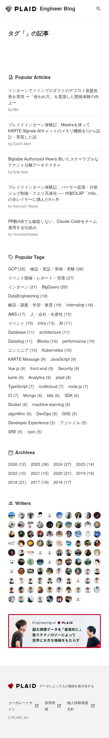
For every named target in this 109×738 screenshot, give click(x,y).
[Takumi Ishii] (30, 543)
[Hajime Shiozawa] (49, 534)
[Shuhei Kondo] (21, 552)
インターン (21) (22, 287)
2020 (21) (62, 473)
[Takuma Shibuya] (87, 552)
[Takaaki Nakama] (68, 580)
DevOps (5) (47, 413)
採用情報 (50, 705)
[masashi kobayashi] (68, 534)
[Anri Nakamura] (59, 515)
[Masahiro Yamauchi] (40, 589)
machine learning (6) (51, 404)
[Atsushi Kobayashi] (40, 599)
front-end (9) (41, 368)
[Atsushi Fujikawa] (11, 599)
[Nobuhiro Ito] (11, 580)
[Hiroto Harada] (87, 571)
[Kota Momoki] (59, 543)
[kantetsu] (97, 580)
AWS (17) (17, 314)
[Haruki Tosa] (68, 552)
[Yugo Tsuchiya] (11, 534)
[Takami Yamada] (97, 552)
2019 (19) (85, 473)
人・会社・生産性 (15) (51, 314)
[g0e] (30, 571)
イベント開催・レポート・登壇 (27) (41, 278)
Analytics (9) (39, 377)
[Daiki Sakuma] (78, 552)
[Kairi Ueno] (87, 524)
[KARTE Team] (40, 553)
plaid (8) (63, 377)
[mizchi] (87, 561)
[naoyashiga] (21, 543)
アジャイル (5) (73, 422)
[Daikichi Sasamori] (30, 599)
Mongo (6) (32, 395)
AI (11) (65, 323)
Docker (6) (18, 404)
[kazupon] (40, 571)
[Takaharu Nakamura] (21, 524)
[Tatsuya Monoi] (21, 589)
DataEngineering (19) (28, 296)
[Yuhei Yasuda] (11, 543)
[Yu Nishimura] (40, 561)
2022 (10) (17, 473)
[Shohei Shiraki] (78, 543)
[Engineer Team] (49, 516)
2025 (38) (40, 464)
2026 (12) (17, 464)
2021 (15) (40, 473)
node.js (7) (78, 386)
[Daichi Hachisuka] (30, 524)
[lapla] (78, 534)
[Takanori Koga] (21, 561)
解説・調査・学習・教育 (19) (35, 305)
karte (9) (16, 377)
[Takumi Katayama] (30, 561)
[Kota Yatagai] (11, 552)
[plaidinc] (78, 600)
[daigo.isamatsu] (49, 571)
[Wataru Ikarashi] (78, 589)
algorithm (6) (20, 413)
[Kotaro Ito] (97, 534)
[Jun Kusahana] (59, 571)
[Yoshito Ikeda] (30, 534)
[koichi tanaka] (11, 572)
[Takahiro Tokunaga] (78, 581)
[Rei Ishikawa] (78, 571)
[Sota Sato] (49, 524)
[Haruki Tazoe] (40, 534)
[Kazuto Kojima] (40, 580)
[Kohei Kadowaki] (87, 580)
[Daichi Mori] (21, 515)
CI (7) (13, 395)
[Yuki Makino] (97, 589)
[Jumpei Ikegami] (30, 589)
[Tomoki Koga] (49, 580)
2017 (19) (40, 482)
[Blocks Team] (11, 561)
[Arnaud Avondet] (21, 571)
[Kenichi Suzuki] (59, 580)
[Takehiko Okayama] (87, 534)
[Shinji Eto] (49, 589)
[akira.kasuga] (59, 561)
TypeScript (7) (21, 386)
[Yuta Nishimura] (59, 589)
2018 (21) (17, 482)
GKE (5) (69, 413)
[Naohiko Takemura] (21, 599)
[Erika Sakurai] (11, 524)
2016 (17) (62, 482)
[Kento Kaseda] (78, 515)
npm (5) (34, 431)
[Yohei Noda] (68, 599)
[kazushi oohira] (21, 580)
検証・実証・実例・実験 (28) (57, 269)
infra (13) (46, 323)
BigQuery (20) (55, 287)
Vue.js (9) (17, 368)
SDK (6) (72, 395)
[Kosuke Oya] (68, 561)
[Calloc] (68, 543)
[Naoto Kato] (87, 589)
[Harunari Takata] (30, 515)
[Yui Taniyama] (97, 543)
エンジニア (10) (22, 350)
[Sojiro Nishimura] (40, 543)
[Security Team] (49, 553)
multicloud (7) (51, 386)
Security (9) (68, 368)
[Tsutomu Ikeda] (87, 515)
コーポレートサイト (20, 705)
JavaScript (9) (63, 359)
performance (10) (78, 341)
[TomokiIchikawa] (21, 534)
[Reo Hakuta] (97, 515)
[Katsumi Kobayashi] (49, 543)
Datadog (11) (20, 341)
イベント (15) (20, 323)
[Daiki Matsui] (59, 599)
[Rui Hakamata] (40, 515)
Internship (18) (79, 305)
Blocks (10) (47, 341)
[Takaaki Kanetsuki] (87, 543)
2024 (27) (62, 464)
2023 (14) (85, 464)
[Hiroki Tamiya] (97, 524)
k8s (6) (53, 395)
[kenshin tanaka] (30, 552)
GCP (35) (17, 269)
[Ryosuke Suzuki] (97, 561)
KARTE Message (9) (27, 359)
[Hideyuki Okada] (68, 589)
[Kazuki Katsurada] (59, 534)
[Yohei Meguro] (30, 580)
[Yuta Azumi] (68, 524)
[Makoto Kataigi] (11, 589)
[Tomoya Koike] (59, 552)
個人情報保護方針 (77, 705)
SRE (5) (15, 431)
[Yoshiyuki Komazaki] (78, 561)
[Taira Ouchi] (59, 524)
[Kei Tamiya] (97, 571)
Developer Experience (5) (31, 422)
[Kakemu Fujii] (68, 515)
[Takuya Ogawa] (49, 562)
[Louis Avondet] (40, 524)
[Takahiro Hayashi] (78, 524)
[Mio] (11, 515)
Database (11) (21, 332)
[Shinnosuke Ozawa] (68, 571)
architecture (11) (54, 332)
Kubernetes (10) (57, 350)
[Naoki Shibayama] (49, 599)
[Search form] (98, 8)
